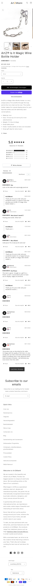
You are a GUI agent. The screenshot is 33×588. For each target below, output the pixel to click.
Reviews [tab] (5, 171)
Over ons (6, 409)
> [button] (17, 369)
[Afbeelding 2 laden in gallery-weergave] (16, 46)
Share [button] (5, 133)
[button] (2, 3)
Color (2, 70)
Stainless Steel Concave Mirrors (17, 531)
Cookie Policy (7, 457)
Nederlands (16, 573)
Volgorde (6, 416)
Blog (4, 435)
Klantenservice (7, 413)
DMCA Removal (8, 464)
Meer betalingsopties (16, 96)
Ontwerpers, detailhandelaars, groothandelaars (12, 448)
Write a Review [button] (17, 165)
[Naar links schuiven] (2, 46)
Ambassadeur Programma (11, 443)
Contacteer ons (8, 432)
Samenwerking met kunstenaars (13, 439)
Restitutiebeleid (8, 424)
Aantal (3, 78)
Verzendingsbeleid (8, 420)
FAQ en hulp (7, 428)
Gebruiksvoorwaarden (9, 460)
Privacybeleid (7, 453)
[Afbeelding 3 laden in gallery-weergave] (25, 46)
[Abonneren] (28, 396)
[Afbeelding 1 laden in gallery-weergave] (8, 46)
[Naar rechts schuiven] (31, 46)
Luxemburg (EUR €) (15, 564)
